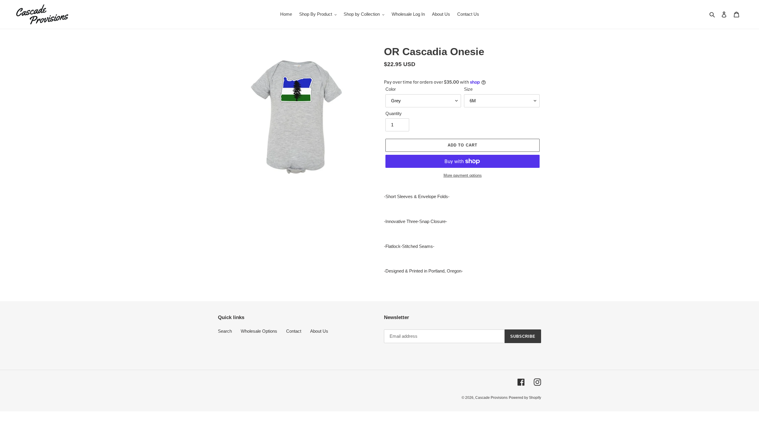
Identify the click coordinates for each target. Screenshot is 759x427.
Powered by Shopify (525, 398)
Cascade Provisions (491, 398)
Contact (293, 331)
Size (468, 89)
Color (390, 89)
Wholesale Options (259, 331)
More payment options (463, 175)
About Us (319, 331)
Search (225, 331)
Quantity (393, 113)
